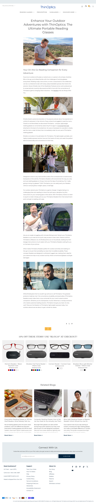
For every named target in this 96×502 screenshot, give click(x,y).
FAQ (27, 474)
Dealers (51, 476)
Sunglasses (54, 12)
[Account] (82, 6)
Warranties (29, 486)
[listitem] (48, 2)
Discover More (68, 12)
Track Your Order (31, 469)
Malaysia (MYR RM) (8, 5)
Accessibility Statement (33, 488)
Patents (51, 478)
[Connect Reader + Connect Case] (60, 351)
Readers (55, 90)
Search (51, 481)
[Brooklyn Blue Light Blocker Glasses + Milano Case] (83, 351)
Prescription (42, 12)
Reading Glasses (26, 12)
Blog (50, 471)
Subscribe (66, 456)
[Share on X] (69, 324)
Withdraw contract (54, 483)
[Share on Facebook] (66, 324)
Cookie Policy (30, 478)
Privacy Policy (30, 476)
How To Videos (30, 471)
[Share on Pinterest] (72, 324)
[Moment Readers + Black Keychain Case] (13, 351)
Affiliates (51, 474)
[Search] (93, 6)
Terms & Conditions (32, 481)
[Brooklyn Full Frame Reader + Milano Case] (36, 351)
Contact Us (29, 490)
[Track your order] (86, 6)
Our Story (52, 469)
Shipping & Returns (32, 483)
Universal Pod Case (63, 125)
